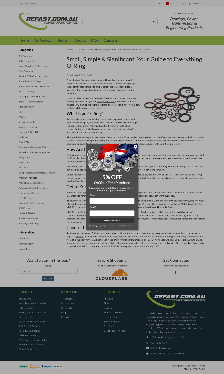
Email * (93, 207)
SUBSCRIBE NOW (112, 220)
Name (92, 195)
